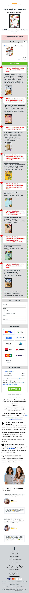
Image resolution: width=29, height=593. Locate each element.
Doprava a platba (14, 572)
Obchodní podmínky (14, 574)
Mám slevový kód (9, 371)
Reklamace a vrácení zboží (14, 557)
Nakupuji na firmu (10, 313)
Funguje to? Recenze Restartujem (14, 559)
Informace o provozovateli (14, 573)
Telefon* (5, 309)
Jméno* (5, 315)
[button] (8, 332)
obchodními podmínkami (17, 379)
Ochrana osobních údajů (14, 576)
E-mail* (5, 304)
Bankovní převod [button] (8, 361)
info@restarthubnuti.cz (15, 419)
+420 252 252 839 (14, 554)
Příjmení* (5, 320)
